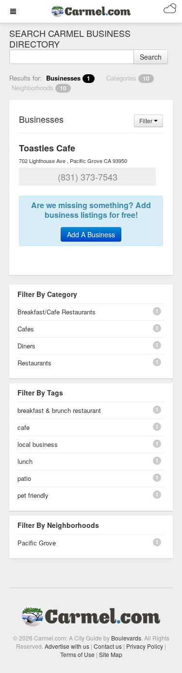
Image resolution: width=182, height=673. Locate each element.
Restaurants (34, 362)
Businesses (68, 77)
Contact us (108, 646)
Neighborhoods (39, 87)
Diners (26, 345)
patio (24, 478)
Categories (127, 77)
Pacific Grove (36, 542)
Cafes (25, 328)
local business (37, 444)
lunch (25, 461)
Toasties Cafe (47, 148)
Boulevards (126, 638)
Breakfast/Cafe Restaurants (56, 311)
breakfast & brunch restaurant (59, 410)
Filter (146, 120)
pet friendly (33, 495)
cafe (23, 427)
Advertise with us (67, 646)
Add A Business (91, 234)
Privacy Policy (144, 646)
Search (151, 57)
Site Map (110, 654)
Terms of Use (77, 654)
